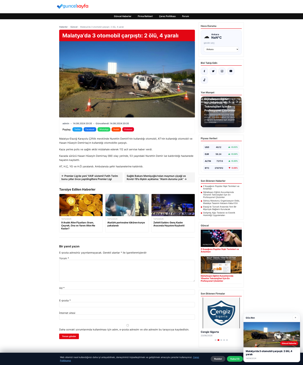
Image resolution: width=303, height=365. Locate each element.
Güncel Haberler (122, 16)
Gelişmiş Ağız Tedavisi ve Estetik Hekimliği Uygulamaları (219, 213)
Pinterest (128, 129)
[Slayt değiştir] (216, 340)
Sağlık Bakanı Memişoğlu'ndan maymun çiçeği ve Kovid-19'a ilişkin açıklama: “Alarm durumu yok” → (157, 177)
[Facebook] (204, 71)
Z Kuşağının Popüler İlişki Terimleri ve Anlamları (221, 187)
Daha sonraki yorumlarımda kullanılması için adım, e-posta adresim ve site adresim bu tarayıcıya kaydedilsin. (124, 329)
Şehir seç (209, 43)
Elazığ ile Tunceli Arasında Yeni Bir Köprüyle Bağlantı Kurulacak (219, 207)
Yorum (64, 258)
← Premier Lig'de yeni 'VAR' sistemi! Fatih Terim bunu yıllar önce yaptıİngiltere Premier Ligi (89, 177)
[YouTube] (231, 71)
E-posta (65, 300)
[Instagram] (222, 71)
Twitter (77, 129)
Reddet (218, 359)
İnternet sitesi (67, 312)
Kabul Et (235, 359)
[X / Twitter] (213, 71)
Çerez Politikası (167, 16)
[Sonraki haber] (236, 101)
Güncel (73, 27)
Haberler (63, 27)
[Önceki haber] (230, 101)
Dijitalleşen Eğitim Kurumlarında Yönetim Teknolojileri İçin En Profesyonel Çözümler (218, 194)
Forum (185, 16)
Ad (62, 288)
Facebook (90, 129)
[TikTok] (204, 80)
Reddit (116, 129)
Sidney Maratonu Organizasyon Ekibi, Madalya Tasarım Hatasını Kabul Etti (221, 201)
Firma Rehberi (145, 16)
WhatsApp (103, 129)
